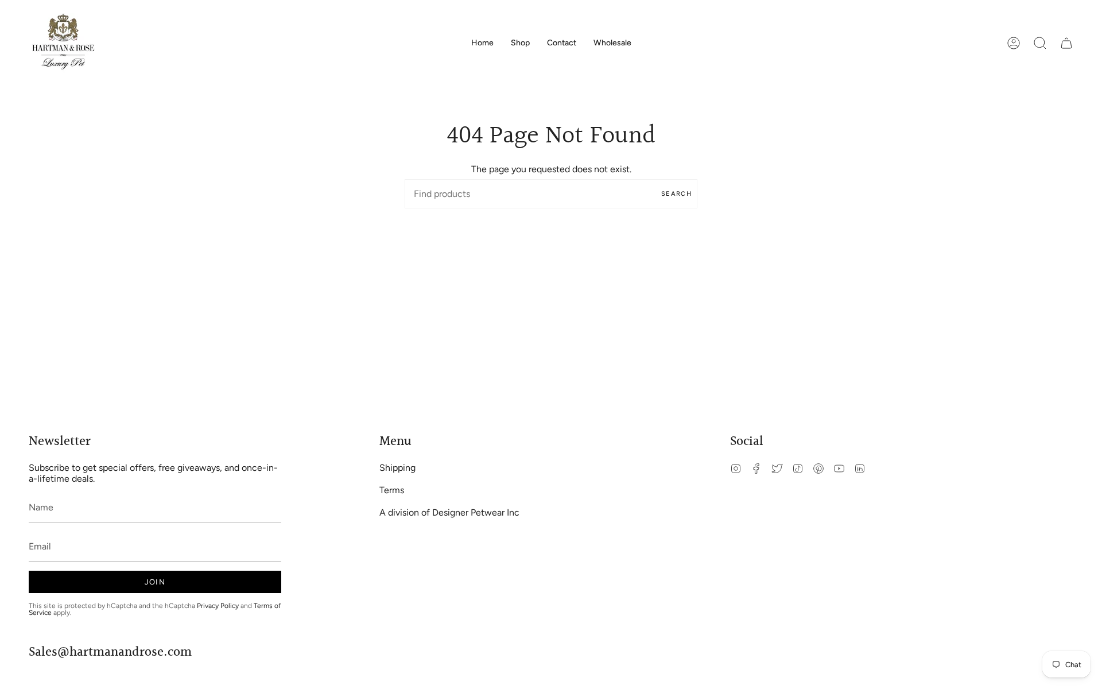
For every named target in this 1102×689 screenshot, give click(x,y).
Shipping (397, 467)
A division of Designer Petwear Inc (449, 512)
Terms (391, 490)
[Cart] (1066, 43)
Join (155, 582)
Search (676, 194)
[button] (520, 43)
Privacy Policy (218, 606)
